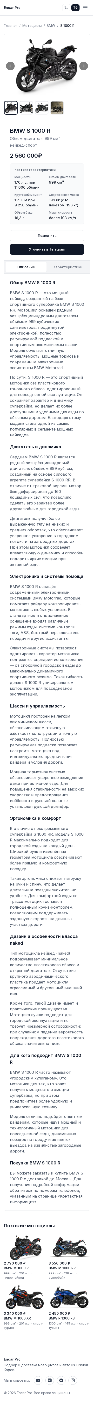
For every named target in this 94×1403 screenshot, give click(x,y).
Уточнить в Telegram (47, 249)
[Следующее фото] (83, 66)
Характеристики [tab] (68, 267)
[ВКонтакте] (49, 1380)
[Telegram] (61, 1380)
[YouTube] (38, 1380)
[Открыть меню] (85, 7)
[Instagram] (72, 1380)
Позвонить (47, 236)
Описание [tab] (26, 267)
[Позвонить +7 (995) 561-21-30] (66, 7)
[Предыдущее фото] (10, 66)
